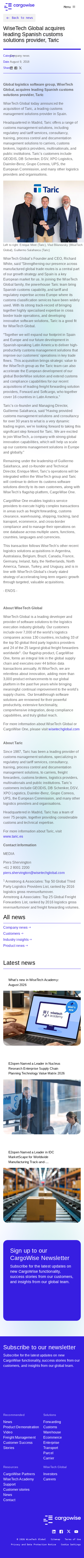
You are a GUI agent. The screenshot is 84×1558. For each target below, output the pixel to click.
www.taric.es (13, 836)
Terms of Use (73, 1539)
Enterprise (51, 1442)
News (7, 1422)
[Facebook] (15, 68)
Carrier (48, 1458)
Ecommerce (52, 1437)
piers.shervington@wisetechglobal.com (34, 873)
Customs (50, 1427)
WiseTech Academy (18, 1479)
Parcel (48, 1453)
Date (6, 61)
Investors (50, 1474)
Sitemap (55, 1539)
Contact (9, 1500)
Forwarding (52, 1422)
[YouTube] (77, 1530)
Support (9, 1484)
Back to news (22, 17)
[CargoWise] (19, 7)
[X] (20, 68)
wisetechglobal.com (63, 729)
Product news (14, 945)
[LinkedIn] (11, 68)
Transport (50, 1448)
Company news (15, 927)
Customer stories (16, 1489)
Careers (49, 1479)
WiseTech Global (55, 1467)
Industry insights (16, 939)
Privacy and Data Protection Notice (33, 1544)
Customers (11, 933)
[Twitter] (69, 1530)
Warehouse (52, 1432)
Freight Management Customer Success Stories (19, 1443)
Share (7, 67)
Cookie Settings (71, 1544)
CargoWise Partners (19, 1474)
